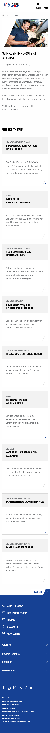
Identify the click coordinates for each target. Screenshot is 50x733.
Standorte (12, 626)
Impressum (6, 698)
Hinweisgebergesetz (10, 715)
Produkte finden (11, 653)
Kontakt (11, 619)
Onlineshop (8, 670)
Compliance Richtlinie (11, 718)
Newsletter (13, 633)
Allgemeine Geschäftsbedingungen (16, 722)
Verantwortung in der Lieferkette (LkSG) (19, 711)
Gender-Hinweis (8, 708)
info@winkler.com (17, 612)
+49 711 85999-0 (15, 606)
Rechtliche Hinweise (10, 705)
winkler (6, 645)
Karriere (7, 662)
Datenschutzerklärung (12, 701)
